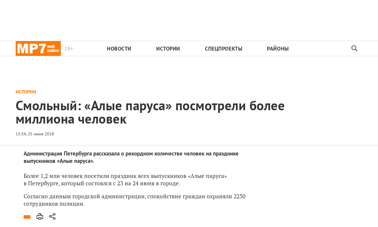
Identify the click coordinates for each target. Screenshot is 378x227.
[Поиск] (355, 48)
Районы (278, 48)
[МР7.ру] (38, 48)
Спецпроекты (223, 48)
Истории (168, 48)
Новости (119, 48)
